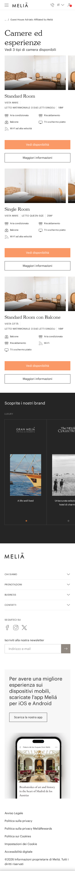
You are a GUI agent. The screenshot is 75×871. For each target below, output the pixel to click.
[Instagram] (15, 627)
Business (10, 594)
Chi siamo (11, 574)
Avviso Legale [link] (14, 813)
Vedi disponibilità (37, 144)
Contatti (10, 604)
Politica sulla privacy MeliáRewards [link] (28, 828)
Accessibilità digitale (18, 851)
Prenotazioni (13, 584)
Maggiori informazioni (37, 157)
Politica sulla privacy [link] (18, 821)
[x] (24, 627)
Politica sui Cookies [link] (18, 836)
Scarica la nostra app (28, 717)
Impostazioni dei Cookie (21, 844)
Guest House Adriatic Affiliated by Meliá (31, 19)
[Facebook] (7, 627)
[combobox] (60, 5)
